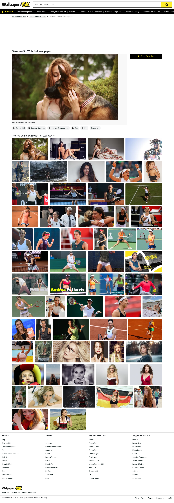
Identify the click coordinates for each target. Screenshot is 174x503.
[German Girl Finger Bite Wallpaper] (78, 374)
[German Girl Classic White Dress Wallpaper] (116, 351)
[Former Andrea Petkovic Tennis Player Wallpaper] (55, 306)
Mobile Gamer (41, 12)
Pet (85, 128)
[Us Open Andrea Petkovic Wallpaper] (58, 216)
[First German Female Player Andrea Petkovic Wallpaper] (68, 284)
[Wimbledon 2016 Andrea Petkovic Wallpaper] (68, 261)
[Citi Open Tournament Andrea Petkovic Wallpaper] (123, 306)
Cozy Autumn (94, 478)
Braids (47, 461)
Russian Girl (93, 471)
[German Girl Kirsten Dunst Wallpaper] (45, 397)
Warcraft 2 (73, 12)
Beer (47, 478)
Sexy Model (136, 478)
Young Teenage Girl (96, 464)
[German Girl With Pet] (30, 149)
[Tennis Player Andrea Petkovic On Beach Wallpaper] (152, 306)
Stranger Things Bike (113, 12)
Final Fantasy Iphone (24, 12)
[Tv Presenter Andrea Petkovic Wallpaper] (43, 329)
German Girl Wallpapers (37, 17)
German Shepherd (38, 128)
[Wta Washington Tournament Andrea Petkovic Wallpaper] (30, 194)
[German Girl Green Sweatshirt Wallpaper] (43, 351)
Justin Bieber (137, 461)
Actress (48, 443)
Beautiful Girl (6, 464)
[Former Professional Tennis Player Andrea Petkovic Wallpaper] (122, 239)
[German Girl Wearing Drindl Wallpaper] (68, 419)
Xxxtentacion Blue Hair (151, 12)
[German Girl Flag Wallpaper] (114, 397)
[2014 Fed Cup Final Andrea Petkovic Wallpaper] (96, 216)
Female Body (137, 443)
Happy (4, 461)
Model (91, 440)
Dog (76, 128)
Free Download (148, 56)
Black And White (51, 468)
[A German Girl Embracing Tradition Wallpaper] (20, 171)
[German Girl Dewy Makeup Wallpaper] (99, 351)
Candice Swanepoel (139, 457)
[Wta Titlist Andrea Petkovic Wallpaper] (146, 216)
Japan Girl (49, 450)
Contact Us (15, 493)
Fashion (135, 440)
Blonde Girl (49, 464)
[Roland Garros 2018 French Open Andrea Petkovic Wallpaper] (25, 216)
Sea (46, 440)
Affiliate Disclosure (29, 493)
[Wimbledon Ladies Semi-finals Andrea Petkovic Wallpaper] (143, 194)
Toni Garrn (49, 475)
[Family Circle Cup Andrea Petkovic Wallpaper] (71, 329)
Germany (5, 468)
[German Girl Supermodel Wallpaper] (106, 149)
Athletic (135, 471)
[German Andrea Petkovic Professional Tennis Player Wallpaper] (106, 284)
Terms (150, 498)
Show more (95, 128)
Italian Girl (92, 468)
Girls (3, 471)
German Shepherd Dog (60, 128)
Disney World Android (58, 12)
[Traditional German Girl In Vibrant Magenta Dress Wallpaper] (146, 374)
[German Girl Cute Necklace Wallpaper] (86, 171)
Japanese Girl (94, 461)
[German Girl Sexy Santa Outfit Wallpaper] (112, 374)
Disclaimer (160, 498)
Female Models (138, 464)
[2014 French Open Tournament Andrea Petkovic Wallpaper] (145, 329)
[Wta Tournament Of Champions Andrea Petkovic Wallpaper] (143, 284)
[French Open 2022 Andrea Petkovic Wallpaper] (22, 239)
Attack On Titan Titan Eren (91, 12)
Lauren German (51, 457)
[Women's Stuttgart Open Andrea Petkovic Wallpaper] (30, 261)
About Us (5, 493)
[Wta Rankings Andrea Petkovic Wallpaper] (28, 306)
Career (135, 475)
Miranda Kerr (137, 450)
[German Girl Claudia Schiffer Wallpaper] (71, 351)
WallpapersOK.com (19, 17)
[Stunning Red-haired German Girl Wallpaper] (148, 397)
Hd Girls (48, 471)
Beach (134, 454)
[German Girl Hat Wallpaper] (28, 374)
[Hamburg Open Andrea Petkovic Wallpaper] (143, 261)
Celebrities (93, 457)
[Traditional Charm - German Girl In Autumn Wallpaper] (48, 171)
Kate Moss (136, 447)
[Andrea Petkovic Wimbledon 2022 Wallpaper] (124, 171)
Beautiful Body (138, 468)
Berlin (47, 454)
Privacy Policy (140, 498)
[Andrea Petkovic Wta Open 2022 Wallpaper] (77, 239)
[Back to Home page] (17, 4)
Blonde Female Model (53, 447)
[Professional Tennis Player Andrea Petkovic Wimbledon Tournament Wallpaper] (85, 306)
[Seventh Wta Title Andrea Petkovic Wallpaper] (106, 194)
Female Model (94, 447)
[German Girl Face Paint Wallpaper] (30, 419)
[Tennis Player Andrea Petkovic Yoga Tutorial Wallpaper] (30, 284)
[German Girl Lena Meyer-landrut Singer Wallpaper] (68, 149)
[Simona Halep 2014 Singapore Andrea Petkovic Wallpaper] (68, 194)
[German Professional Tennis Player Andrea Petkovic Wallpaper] (22, 351)
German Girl (20, 128)
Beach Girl (92, 443)
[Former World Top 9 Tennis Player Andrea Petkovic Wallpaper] (108, 329)
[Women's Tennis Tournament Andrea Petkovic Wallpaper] (47, 239)
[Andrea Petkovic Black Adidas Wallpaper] (100, 239)
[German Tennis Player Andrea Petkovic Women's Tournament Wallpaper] (122, 216)
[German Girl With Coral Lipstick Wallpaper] (19, 397)
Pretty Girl (92, 450)
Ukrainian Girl (6, 475)
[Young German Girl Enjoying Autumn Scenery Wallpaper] (79, 397)
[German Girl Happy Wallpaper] (53, 374)
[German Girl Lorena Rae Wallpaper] (153, 171)
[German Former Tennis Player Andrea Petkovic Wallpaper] (149, 239)
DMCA (170, 498)
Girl (90, 475)
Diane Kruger (93, 454)
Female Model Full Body (10, 454)
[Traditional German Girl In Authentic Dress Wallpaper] (143, 149)
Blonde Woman (7, 478)
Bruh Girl (5, 457)
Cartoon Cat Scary (132, 12)
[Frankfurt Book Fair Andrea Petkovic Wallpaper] (23, 329)
